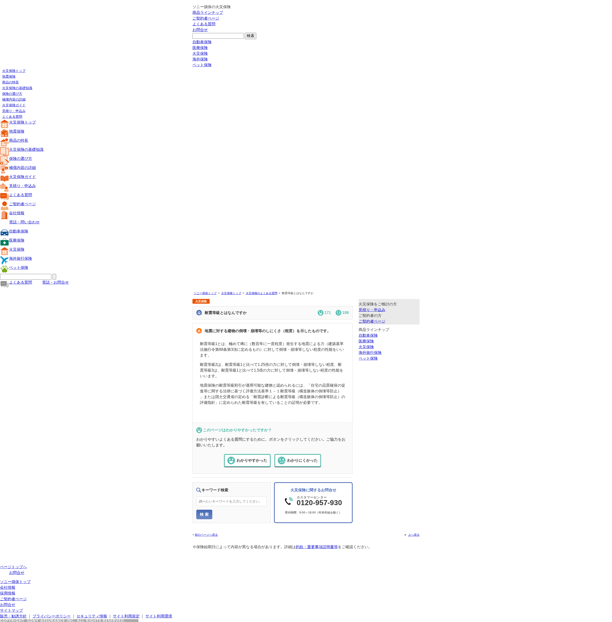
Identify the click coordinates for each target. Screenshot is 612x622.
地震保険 (9, 76)
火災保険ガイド (14, 105)
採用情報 (7, 593)
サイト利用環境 (158, 616)
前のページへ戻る (206, 534)
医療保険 (200, 48)
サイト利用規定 (126, 616)
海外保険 (200, 59)
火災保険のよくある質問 (261, 293)
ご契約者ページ (205, 18)
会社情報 (16, 213)
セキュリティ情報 (91, 616)
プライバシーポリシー (52, 616)
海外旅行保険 (20, 258)
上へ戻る (414, 534)
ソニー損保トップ (205, 293)
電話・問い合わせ (24, 222)
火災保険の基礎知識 (17, 88)
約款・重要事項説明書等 (317, 547)
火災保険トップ (14, 71)
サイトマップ (11, 610)
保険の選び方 (12, 94)
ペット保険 (202, 65)
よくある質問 (203, 24)
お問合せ (200, 30)
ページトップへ (13, 567)
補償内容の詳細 (14, 99)
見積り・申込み (14, 111)
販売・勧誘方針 (13, 616)
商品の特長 (10, 82)
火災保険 (200, 53)
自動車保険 (202, 42)
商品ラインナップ (207, 13)
